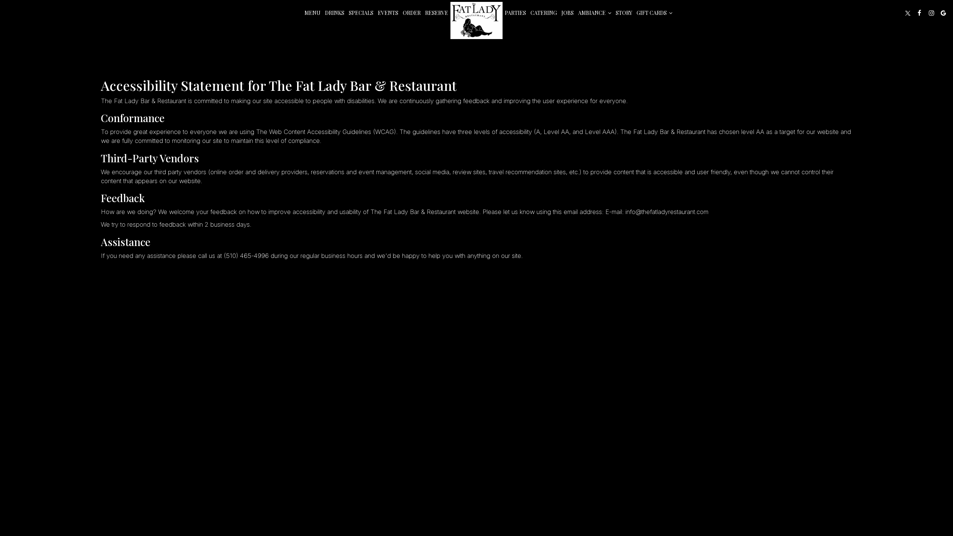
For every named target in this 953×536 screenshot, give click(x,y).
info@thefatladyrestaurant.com (666, 212)
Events (388, 12)
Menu (313, 12)
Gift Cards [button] (652, 12)
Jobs (567, 12)
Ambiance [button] (592, 12)
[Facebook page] (919, 13)
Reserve (436, 12)
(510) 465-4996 (246, 255)
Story (624, 12)
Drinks (334, 12)
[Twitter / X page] (908, 13)
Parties (515, 12)
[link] (476, 20)
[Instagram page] (931, 13)
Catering (543, 12)
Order (412, 12)
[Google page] (943, 13)
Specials (361, 12)
